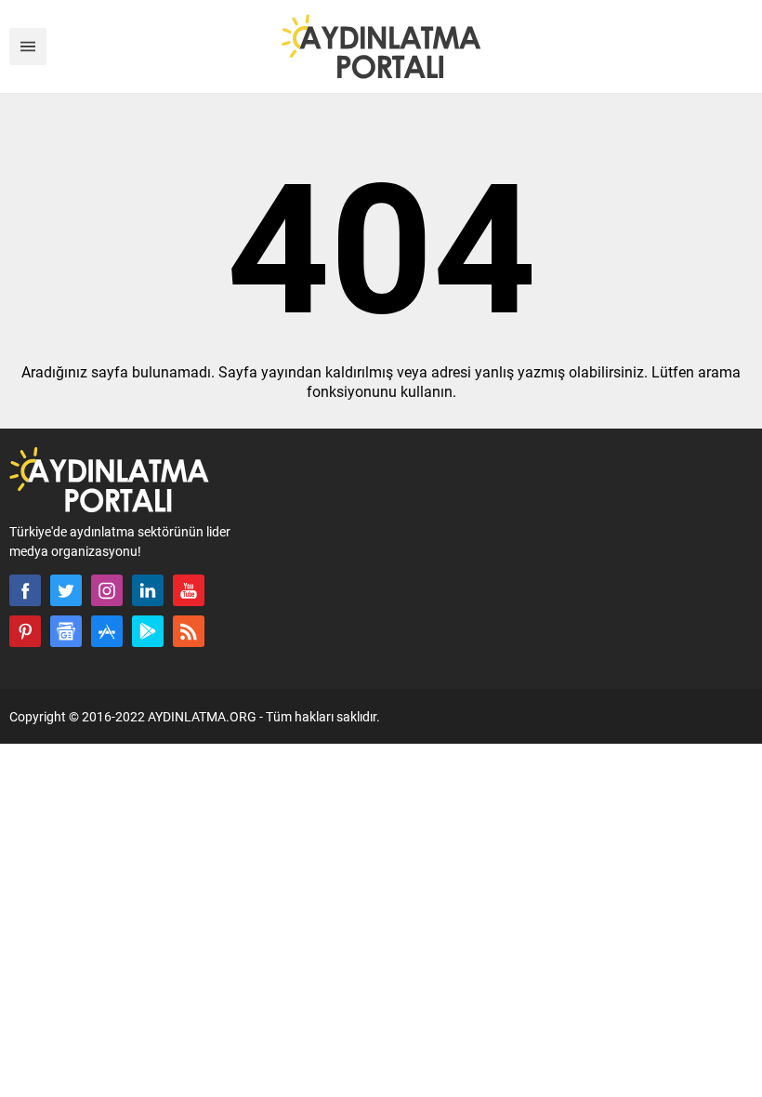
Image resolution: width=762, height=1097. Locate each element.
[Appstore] (107, 631)
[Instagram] (107, 590)
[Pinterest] (25, 631)
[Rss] (188, 631)
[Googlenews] (66, 631)
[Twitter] (66, 590)
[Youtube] (188, 590)
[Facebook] (25, 590)
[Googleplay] (148, 631)
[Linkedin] (148, 590)
